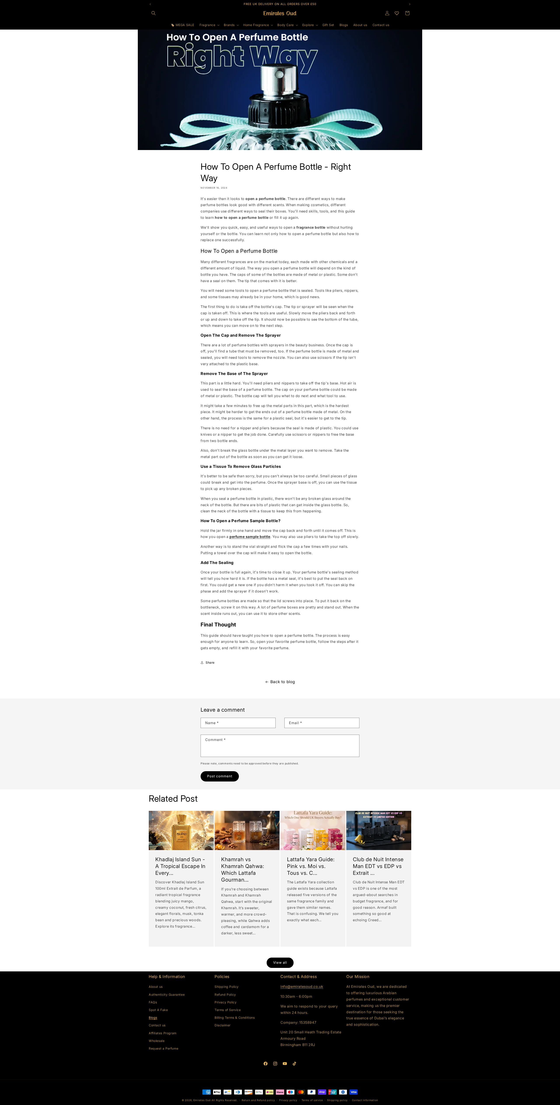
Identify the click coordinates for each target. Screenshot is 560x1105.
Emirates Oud (202, 1100)
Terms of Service (228, 1010)
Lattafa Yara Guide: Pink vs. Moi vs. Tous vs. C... (310, 866)
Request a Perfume (163, 1048)
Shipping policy (337, 1100)
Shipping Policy (227, 986)
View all (280, 962)
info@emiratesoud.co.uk (301, 986)
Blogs (153, 1017)
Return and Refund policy (258, 1100)
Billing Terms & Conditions (235, 1017)
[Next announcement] (410, 4)
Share (210, 662)
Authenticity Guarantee (167, 994)
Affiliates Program (163, 1033)
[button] (153, 13)
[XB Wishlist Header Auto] (397, 13)
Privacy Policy (225, 1002)
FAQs (153, 1002)
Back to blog (282, 681)
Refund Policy (225, 994)
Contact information (365, 1100)
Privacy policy (288, 1100)
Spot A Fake (158, 1010)
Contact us (157, 1025)
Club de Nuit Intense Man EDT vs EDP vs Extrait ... (378, 866)
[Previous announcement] (150, 4)
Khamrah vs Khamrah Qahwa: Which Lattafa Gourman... (242, 869)
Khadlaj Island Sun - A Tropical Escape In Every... (180, 866)
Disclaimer (223, 1025)
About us (156, 986)
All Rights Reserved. (225, 1100)
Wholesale (156, 1041)
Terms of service (312, 1100)
